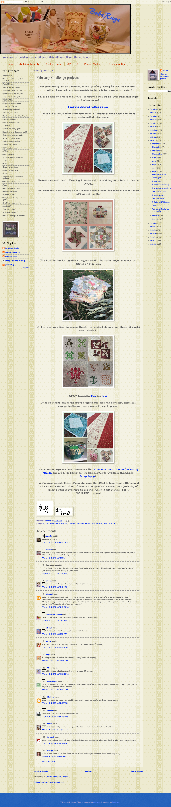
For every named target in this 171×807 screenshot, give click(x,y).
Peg (93, 395)
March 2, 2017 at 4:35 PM (55, 647)
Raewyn (50, 750)
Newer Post (41, 771)
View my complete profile (164, 76)
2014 (153, 230)
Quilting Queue (54, 64)
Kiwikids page (11, 256)
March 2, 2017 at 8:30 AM (55, 542)
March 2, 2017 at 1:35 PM (54, 620)
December (157, 143)
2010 (153, 244)
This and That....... (159, 198)
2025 (153, 113)
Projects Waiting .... (94, 64)
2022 (153, 123)
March (155, 171)
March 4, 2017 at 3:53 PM (54, 743)
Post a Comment (47, 761)
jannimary (9, 265)
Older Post (136, 771)
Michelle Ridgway (54, 614)
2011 (153, 241)
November (157, 147)
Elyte (48, 654)
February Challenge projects (160, 210)
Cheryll (49, 628)
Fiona (165, 71)
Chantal (49, 594)
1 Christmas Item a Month (55, 523)
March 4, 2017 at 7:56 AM (55, 730)
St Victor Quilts (12, 248)
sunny (48, 641)
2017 (153, 141)
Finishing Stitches (76, 523)
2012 (153, 237)
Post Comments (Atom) (57, 776)
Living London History (15, 261)
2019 (153, 134)
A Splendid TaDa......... (161, 202)
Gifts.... (155, 206)
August (155, 157)
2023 (153, 120)
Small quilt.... (157, 178)
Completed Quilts (118, 64)
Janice (49, 724)
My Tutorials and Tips (30, 64)
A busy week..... (158, 195)
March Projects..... (160, 174)
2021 (153, 127)
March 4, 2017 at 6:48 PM (54, 756)
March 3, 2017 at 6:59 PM (55, 716)
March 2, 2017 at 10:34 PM (55, 674)
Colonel (96, 802)
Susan (49, 581)
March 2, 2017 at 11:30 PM (55, 690)
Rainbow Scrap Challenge (103, 523)
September (157, 154)
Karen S (50, 737)
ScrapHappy (87, 476)
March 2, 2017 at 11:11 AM (54, 558)
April (154, 168)
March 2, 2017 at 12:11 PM (54, 573)
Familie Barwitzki (12, 252)
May (154, 164)
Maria (49, 668)
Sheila (49, 549)
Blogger (115, 802)
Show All (26, 267)
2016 (153, 223)
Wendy (50, 710)
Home (10, 64)
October (156, 150)
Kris (104, 395)
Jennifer (49, 536)
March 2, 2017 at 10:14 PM (55, 661)
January (156, 219)
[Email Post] (67, 521)
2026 (153, 109)
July (154, 161)
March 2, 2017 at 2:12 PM (54, 634)
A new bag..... (157, 181)
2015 (153, 227)
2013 (153, 234)
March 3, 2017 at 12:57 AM (55, 703)
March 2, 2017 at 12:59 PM (55, 607)
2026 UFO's (73, 64)
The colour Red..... (159, 192)
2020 (153, 130)
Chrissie (50, 697)
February (156, 215)
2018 (153, 137)
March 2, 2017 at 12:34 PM (55, 587)
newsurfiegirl (51, 681)
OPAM (88, 523)
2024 (153, 116)
